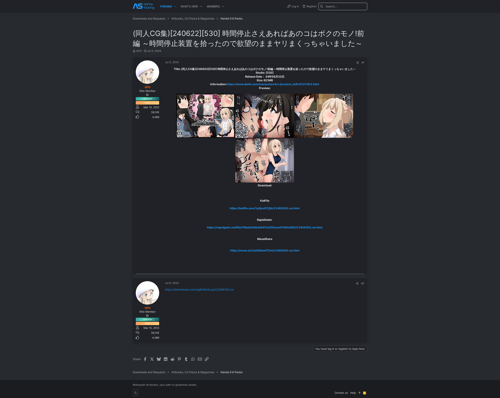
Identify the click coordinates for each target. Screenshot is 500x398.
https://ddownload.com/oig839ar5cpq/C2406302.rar (199, 289)
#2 (362, 283)
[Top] (359, 393)
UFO (139, 50)
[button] (175, 6)
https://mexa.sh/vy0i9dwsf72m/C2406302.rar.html (264, 250)
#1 (363, 62)
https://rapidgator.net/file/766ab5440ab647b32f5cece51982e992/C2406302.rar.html (264, 227)
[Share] (357, 62)
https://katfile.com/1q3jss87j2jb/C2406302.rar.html (265, 208)
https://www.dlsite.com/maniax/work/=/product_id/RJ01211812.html (273, 84)
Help (353, 392)
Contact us (341, 392)
